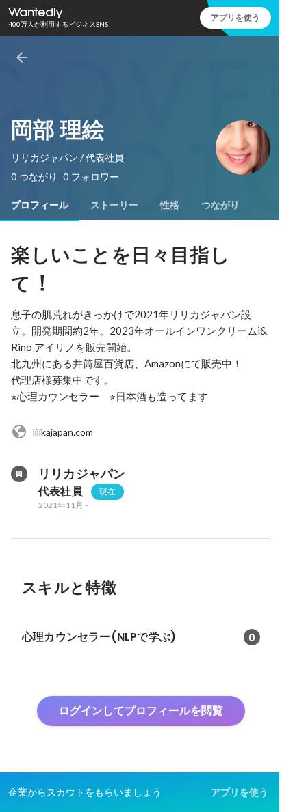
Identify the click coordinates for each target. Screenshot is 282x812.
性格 (169, 205)
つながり (220, 205)
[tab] (39, 204)
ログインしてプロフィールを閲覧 (141, 710)
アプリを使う (235, 17)
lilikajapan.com (63, 432)
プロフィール (39, 205)
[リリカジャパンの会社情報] (19, 474)
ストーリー (114, 205)
